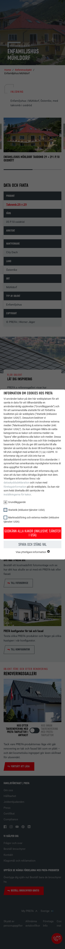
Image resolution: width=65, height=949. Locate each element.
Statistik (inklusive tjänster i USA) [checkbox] (26, 509)
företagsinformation (15, 486)
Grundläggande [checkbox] (17, 502)
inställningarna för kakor (17, 494)
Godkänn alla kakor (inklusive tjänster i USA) (32, 533)
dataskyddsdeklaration (16, 482)
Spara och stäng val (32, 544)
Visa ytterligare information (31, 552)
